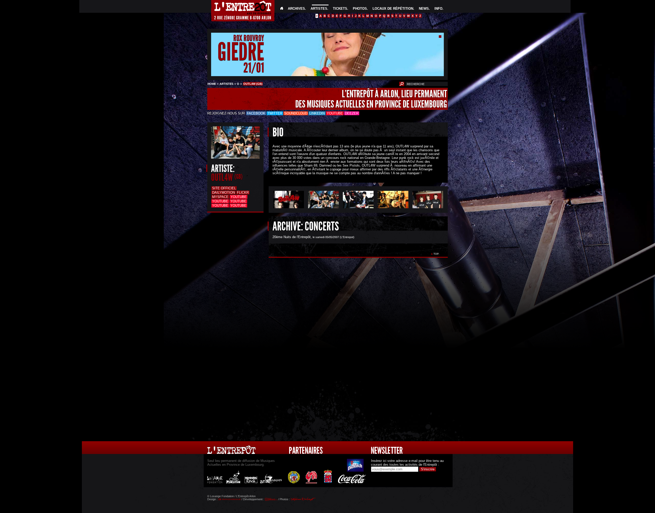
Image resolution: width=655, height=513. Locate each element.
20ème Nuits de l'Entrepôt (291, 237)
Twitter (274, 113)
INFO (438, 8)
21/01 (253, 68)
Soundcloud (295, 113)
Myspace (220, 197)
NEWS (424, 8)
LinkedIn (317, 113)
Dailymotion (223, 192)
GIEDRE (240, 52)
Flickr (243, 192)
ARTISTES (319, 8)
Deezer (351, 113)
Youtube (335, 113)
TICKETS (340, 8)
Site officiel (224, 188)
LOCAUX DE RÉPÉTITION (393, 8)
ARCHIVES (296, 8)
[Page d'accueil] (281, 8)
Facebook (256, 113)
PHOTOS (360, 8)
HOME (212, 83)
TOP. (436, 253)
